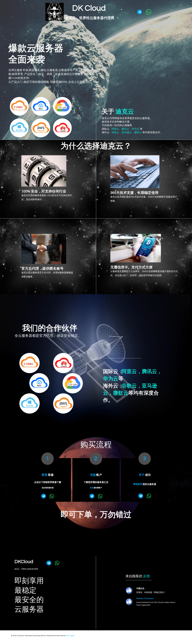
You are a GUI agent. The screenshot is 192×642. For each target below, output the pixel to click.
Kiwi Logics (70, 636)
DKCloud (23, 561)
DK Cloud (89, 8)
